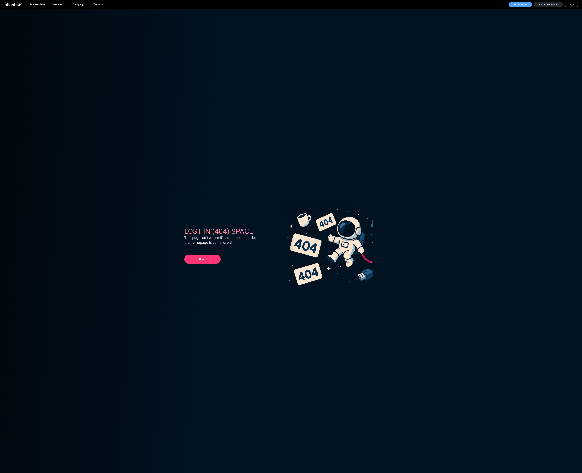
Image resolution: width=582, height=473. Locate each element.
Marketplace (37, 4)
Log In (572, 4)
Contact (98, 4)
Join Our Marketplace (548, 4)
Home (202, 259)
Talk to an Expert (520, 4)
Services (57, 4)
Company (78, 4)
